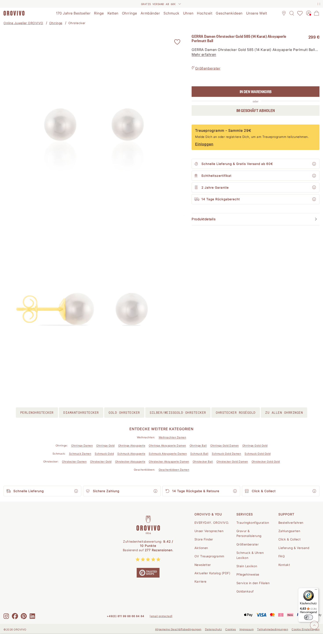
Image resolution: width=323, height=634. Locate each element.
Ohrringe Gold (105, 445)
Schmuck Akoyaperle (131, 453)
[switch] (308, 617)
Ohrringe (55, 23)
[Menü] (316, 590)
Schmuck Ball (199, 453)
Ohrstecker (76, 23)
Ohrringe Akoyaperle (131, 445)
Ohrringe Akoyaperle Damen (167, 445)
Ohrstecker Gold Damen (232, 461)
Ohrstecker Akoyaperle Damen (169, 461)
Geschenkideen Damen (174, 469)
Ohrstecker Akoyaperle (130, 461)
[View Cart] (316, 13)
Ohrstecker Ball (203, 461)
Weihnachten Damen (172, 437)
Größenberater (208, 68)
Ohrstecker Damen (74, 461)
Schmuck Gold (104, 453)
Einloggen (204, 144)
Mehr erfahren (204, 54)
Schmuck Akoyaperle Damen (168, 453)
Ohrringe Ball (198, 445)
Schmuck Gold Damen (226, 453)
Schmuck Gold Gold (258, 453)
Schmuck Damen (80, 453)
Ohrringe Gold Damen (224, 445)
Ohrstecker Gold (101, 461)
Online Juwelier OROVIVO (23, 23)
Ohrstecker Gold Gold (266, 461)
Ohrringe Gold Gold (255, 445)
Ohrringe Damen (82, 445)
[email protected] (161, 616)
